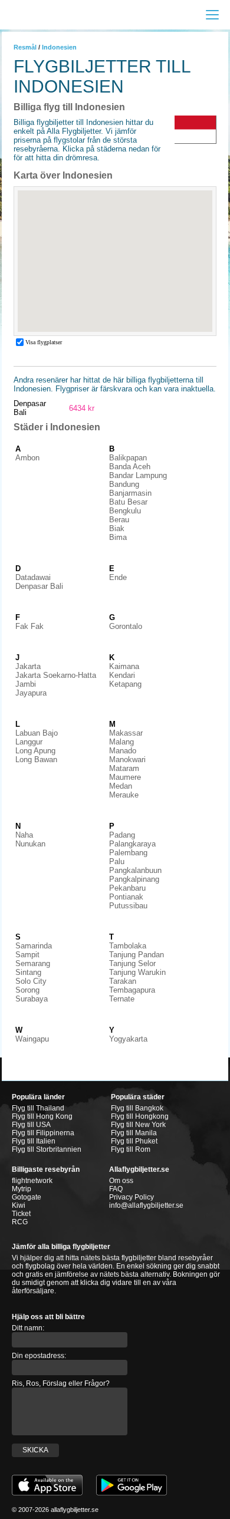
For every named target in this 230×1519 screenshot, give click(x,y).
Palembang (128, 852)
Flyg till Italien (33, 1141)
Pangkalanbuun (135, 870)
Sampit (27, 954)
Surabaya (31, 998)
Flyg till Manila (134, 1133)
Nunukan (30, 843)
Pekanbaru (127, 888)
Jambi (25, 684)
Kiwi (18, 1205)
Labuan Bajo (36, 733)
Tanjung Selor (132, 963)
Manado (122, 750)
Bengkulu (125, 510)
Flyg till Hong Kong (42, 1116)
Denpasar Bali (39, 586)
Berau (119, 519)
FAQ (116, 1189)
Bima (118, 537)
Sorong (27, 990)
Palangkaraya (132, 843)
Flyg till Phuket (134, 1141)
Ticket (21, 1214)
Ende (118, 577)
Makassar (126, 733)
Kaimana (124, 666)
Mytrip (21, 1189)
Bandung (124, 484)
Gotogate (26, 1197)
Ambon (27, 457)
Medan (120, 786)
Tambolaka (127, 945)
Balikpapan (128, 457)
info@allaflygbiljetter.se (146, 1205)
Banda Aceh (129, 466)
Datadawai (33, 577)
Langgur (28, 741)
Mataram (124, 768)
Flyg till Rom (130, 1149)
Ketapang (125, 684)
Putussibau (128, 905)
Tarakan (122, 981)
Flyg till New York (138, 1125)
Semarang (32, 963)
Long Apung (35, 750)
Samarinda (33, 945)
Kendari (122, 675)
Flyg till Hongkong (140, 1116)
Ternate (121, 998)
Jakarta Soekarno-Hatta (55, 675)
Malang (121, 741)
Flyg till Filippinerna (43, 1133)
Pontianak (126, 896)
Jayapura (31, 692)
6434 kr (81, 408)
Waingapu (32, 1038)
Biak (116, 528)
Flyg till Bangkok (137, 1108)
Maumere (125, 777)
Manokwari (127, 759)
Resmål (25, 47)
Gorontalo (125, 626)
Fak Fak (29, 626)
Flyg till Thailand (38, 1108)
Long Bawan (36, 759)
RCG (20, 1222)
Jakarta (28, 666)
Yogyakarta (128, 1038)
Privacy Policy (131, 1197)
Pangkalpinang (134, 879)
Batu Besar (128, 501)
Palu (116, 861)
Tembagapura (132, 990)
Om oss (121, 1181)
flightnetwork (32, 1181)
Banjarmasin (130, 493)
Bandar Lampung (138, 475)
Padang (122, 835)
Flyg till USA (31, 1125)
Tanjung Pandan (136, 954)
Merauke (124, 794)
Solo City (31, 981)
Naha (24, 835)
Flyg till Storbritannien (46, 1149)
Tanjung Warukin (137, 972)
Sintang (28, 972)
